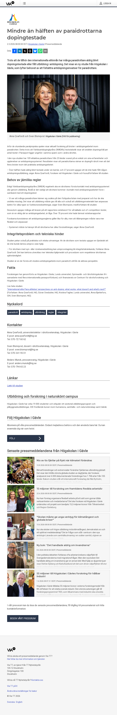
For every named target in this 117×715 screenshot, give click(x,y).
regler (51, 312)
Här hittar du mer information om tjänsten (26, 659)
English (19, 702)
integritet (62, 312)
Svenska (11, 702)
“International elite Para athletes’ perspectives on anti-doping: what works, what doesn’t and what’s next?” (56, 289)
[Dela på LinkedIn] (19, 51)
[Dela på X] (25, 51)
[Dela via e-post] (45, 51)
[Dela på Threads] (30, 51)
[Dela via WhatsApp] (40, 51)
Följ (12, 438)
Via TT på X (12, 686)
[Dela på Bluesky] (35, 51)
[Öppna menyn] (25, 3)
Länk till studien (15, 385)
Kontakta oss (37, 680)
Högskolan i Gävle (36, 44)
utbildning (40, 312)
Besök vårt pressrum (23, 618)
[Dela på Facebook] (14, 51)
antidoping (26, 312)
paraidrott (13, 312)
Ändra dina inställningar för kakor (22, 691)
